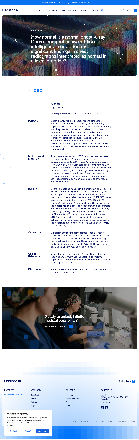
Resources (72, 10)
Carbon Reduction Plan (126, 421)
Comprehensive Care (13, 394)
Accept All (42, 431)
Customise (14, 431)
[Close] (136, 3)
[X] (38, 90)
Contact (95, 10)
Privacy (74, 421)
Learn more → (92, 2)
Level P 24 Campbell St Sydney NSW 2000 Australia (114, 397)
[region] (28, 423)
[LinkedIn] (35, 90)
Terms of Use (86, 421)
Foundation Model (57, 10)
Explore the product (56, 326)
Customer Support (108, 402)
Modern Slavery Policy (104, 421)
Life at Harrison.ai (72, 399)
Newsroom (70, 405)
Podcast (34, 402)
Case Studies (36, 395)
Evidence (34, 399)
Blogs (33, 405)
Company (84, 10)
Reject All (28, 431)
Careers (69, 402)
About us (69, 395)
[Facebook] (41, 90)
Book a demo (128, 10)
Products (42, 10)
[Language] (102, 10)
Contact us (106, 390)
